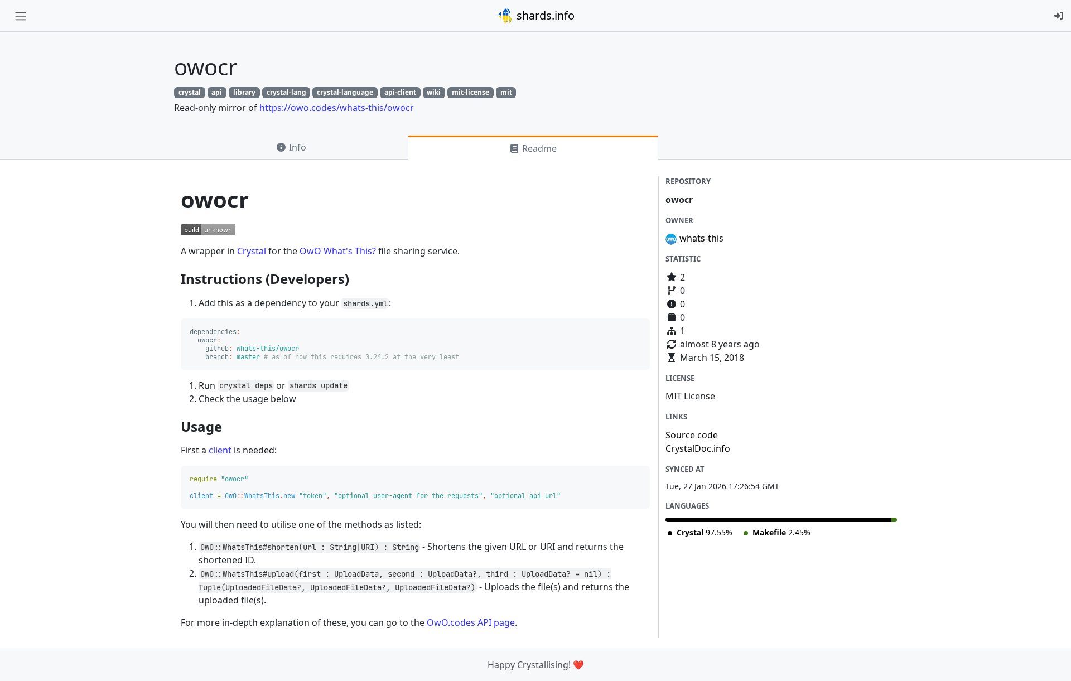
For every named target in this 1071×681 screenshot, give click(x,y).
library (244, 92)
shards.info (544, 15)
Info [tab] (296, 147)
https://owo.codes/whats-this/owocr (336, 108)
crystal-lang (286, 92)
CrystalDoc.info (697, 448)
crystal (189, 92)
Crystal (251, 251)
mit (506, 92)
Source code (691, 435)
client (220, 450)
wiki (434, 92)
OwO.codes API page (471, 622)
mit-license (470, 92)
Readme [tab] (538, 148)
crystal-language (345, 92)
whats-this (701, 238)
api (216, 92)
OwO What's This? (338, 251)
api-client (400, 92)
